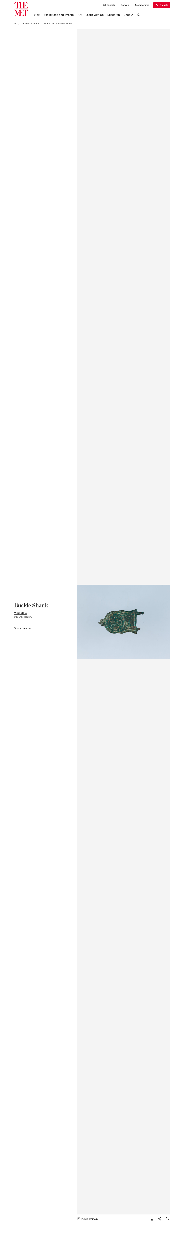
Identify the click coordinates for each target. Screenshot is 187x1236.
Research (113, 15)
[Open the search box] (138, 15)
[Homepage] (21, 9)
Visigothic (20, 612)
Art (79, 15)
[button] (123, 622)
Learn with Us (94, 15)
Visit (37, 15)
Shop (127, 15)
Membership (142, 4)
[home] (15, 23)
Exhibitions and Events (59, 15)
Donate (125, 4)
